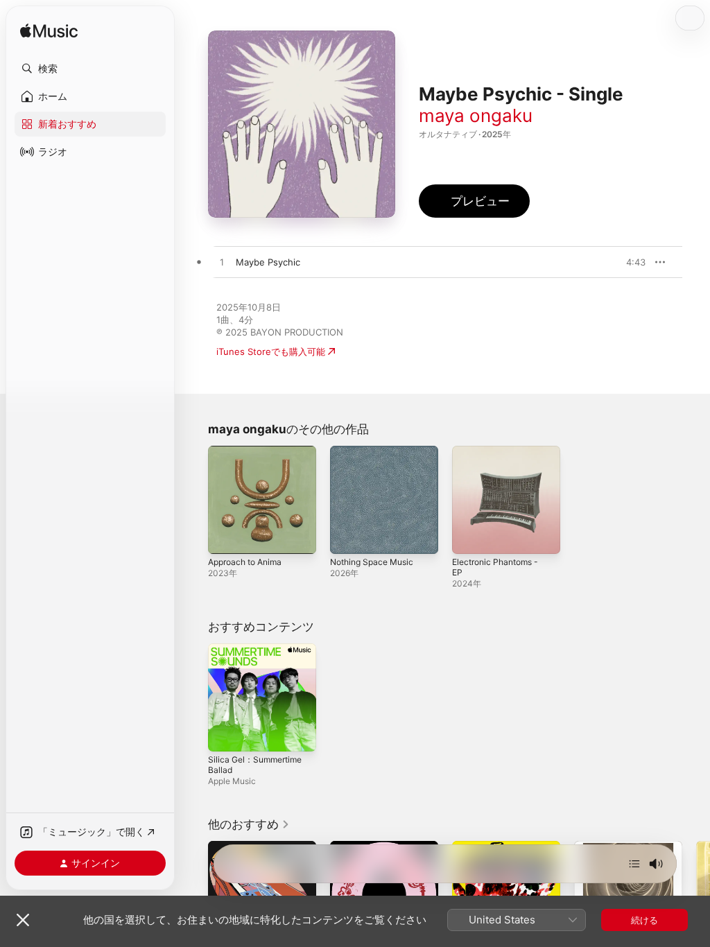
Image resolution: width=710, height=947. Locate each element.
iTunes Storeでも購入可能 (270, 351)
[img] (49, 32)
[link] (249, 824)
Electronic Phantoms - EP (495, 567)
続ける (644, 920)
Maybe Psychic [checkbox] (268, 262)
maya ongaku (475, 115)
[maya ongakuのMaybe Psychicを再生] (222, 263)
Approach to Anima (245, 562)
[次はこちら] (634, 864)
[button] (90, 68)
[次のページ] (696, 895)
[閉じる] (23, 920)
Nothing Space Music (371, 562)
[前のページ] (194, 895)
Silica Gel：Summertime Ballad (255, 764)
